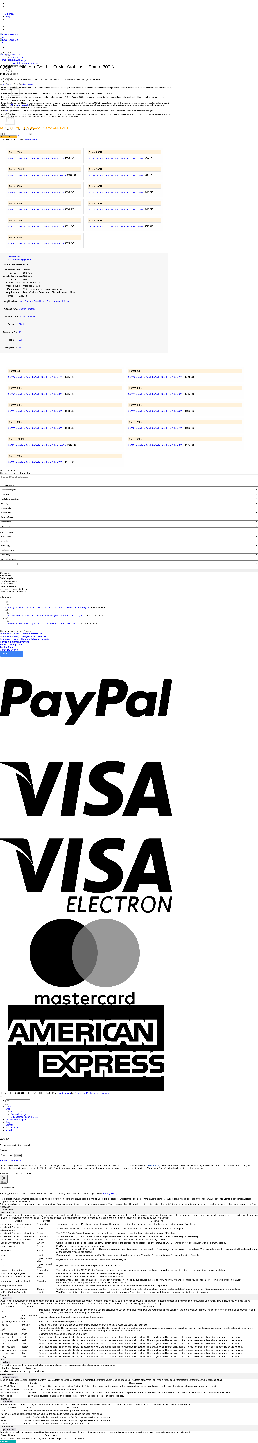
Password (6, 1150)
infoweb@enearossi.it (24, 9)
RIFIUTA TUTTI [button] (7, 1173)
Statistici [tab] (4, 1295)
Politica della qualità (11, 644)
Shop (7, 1109)
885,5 (21, 347)
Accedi (18, 1156)
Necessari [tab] (5, 1207)
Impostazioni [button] (196, 1168)
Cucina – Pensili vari (34, 301)
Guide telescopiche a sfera (24, 63)
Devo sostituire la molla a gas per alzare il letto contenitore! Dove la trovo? (42, 623)
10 (20, 332)
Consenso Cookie (9, 650)
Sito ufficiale (11, 74)
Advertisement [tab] (7, 1374)
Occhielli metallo (27, 309)
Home (8, 52)
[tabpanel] (129, 1254)
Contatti (9, 71)
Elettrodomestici (54, 301)
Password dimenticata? (11, 1160)
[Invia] (6, 1104)
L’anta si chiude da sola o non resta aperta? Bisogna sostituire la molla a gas (43, 615)
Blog (7, 16)
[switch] (1, 1298)
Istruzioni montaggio (15, 1119)
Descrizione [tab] (14, 256)
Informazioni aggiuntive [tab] (19, 259)
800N (21, 340)
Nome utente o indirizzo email (15, 1145)
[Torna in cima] (1, 1096)
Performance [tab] (6, 1426)
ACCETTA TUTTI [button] (24, 1173)
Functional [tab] (5, 1399)
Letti (21, 301)
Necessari (8, 1209)
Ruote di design (18, 1114)
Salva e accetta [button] (8, 1441)
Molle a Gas (17, 57)
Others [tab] (3, 1359)
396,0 (21, 324)
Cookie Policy (153, 1165)
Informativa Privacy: (21, 633)
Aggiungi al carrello (8, 137)
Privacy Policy (110, 1193)
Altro (66, 301)
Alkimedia (80, 1093)
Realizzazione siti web (97, 1093)
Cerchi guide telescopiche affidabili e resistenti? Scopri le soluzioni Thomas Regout (47, 607)
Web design (65, 1093)
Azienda (9, 14)
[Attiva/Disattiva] (1, 84)
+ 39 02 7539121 (24, 3)
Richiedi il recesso (11, 654)
